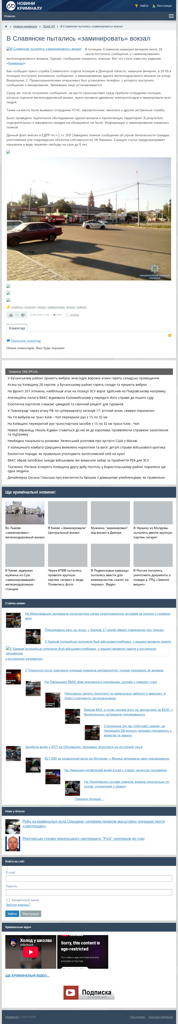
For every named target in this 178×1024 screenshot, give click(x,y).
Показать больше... (89, 799)
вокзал (70, 307)
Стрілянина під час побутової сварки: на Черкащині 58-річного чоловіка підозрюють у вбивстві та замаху (138, 730)
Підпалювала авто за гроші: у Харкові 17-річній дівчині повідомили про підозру (104, 630)
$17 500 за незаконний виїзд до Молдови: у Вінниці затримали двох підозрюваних (107, 758)
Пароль (11, 886)
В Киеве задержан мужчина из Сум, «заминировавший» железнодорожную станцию (20, 580)
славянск (17, 307)
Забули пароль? (18, 905)
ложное (81, 307)
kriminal (74, 314)
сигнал (41, 307)
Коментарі (17, 328)
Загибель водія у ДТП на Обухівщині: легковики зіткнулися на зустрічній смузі (83, 747)
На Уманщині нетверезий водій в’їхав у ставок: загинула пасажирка (115, 770)
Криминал (16, 63)
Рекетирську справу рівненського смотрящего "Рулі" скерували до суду (83, 839)
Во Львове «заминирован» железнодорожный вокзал (24, 532)
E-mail (10, 872)
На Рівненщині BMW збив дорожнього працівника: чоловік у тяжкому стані (101, 682)
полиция (30, 307)
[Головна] (6, 26)
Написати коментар (26, 341)
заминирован (56, 307)
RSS (170, 335)
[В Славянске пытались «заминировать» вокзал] (44, 49)
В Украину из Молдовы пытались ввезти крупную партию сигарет (153, 532)
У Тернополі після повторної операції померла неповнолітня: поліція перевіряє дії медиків (94, 670)
